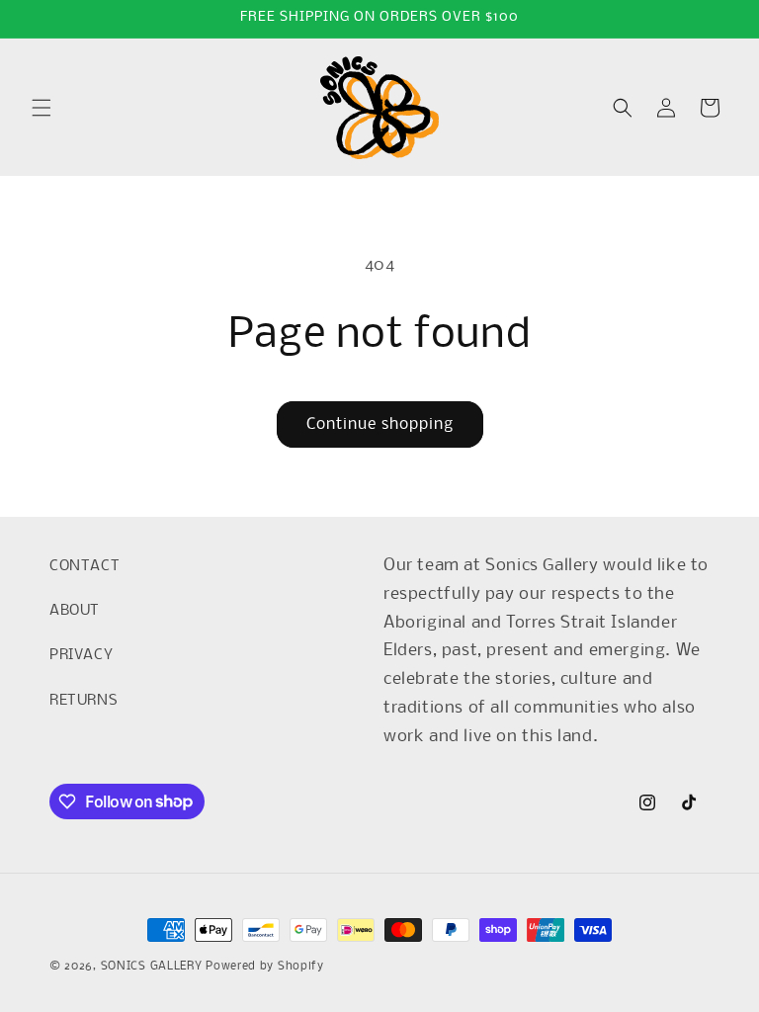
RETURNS (83, 701)
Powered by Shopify (265, 966)
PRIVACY (81, 655)
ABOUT (74, 611)
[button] (41, 107)
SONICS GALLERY (152, 966)
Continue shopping (380, 424)
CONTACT (84, 566)
